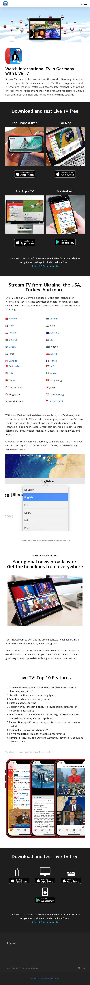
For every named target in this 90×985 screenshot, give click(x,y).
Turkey (13, 318)
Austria (53, 353)
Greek (12, 346)
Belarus (13, 339)
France (53, 360)
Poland (13, 332)
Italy (11, 325)
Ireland (53, 373)
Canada (13, 360)
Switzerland (15, 366)
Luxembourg (56, 394)
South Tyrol (56, 401)
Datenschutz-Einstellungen (45, 978)
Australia (54, 332)
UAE (51, 366)
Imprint (11, 943)
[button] (85, 3)
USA (11, 373)
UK (50, 339)
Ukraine (53, 318)
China (12, 380)
